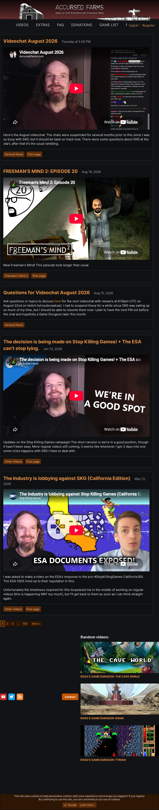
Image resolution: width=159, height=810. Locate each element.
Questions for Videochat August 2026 (47, 292)
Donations (81, 25)
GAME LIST (109, 25)
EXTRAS (43, 25)
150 (25, 623)
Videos (22, 25)
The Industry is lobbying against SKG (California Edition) (67, 478)
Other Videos (13, 461)
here (58, 301)
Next (35, 623)
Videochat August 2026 (31, 41)
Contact (70, 696)
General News (14, 154)
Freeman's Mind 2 (16, 275)
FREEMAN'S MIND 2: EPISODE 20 (41, 171)
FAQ (60, 25)
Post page (34, 154)
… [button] (18, 623)
